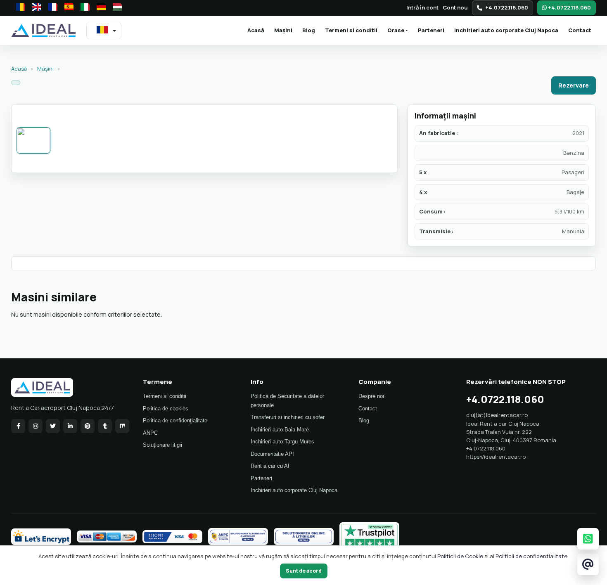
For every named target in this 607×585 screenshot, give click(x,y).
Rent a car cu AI (270, 466)
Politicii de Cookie (460, 556)
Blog (308, 30)
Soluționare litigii (162, 445)
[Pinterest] (88, 426)
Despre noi (371, 396)
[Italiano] (83, 8)
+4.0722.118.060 (506, 7)
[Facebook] (18, 426)
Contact (579, 30)
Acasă (258, 30)
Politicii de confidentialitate (531, 556)
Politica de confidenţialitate (175, 420)
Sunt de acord (304, 570)
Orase (395, 30)
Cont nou (455, 7)
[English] (34, 8)
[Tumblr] (105, 426)
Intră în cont (422, 7)
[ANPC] (238, 536)
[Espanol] (66, 8)
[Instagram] (35, 426)
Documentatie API (272, 454)
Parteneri (431, 30)
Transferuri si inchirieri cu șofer (288, 417)
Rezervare (573, 85)
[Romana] (18, 8)
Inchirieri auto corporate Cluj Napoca (506, 30)
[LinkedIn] (70, 426)
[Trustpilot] (369, 536)
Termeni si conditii (351, 30)
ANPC (150, 433)
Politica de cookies (165, 408)
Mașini (283, 30)
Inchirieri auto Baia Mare (280, 429)
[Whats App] (588, 538)
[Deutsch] (99, 8)
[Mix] (122, 426)
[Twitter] (53, 426)
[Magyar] (115, 8)
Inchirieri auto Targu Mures (282, 441)
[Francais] (50, 8)
